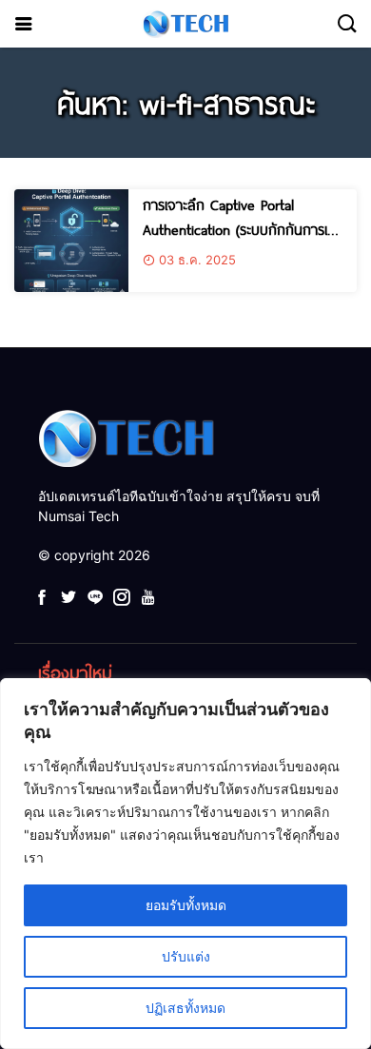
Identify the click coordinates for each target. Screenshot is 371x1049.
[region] (185, 863)
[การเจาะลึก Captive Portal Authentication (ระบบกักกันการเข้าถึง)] (71, 240)
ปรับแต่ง (186, 956)
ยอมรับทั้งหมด (186, 905)
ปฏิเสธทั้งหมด (185, 1008)
